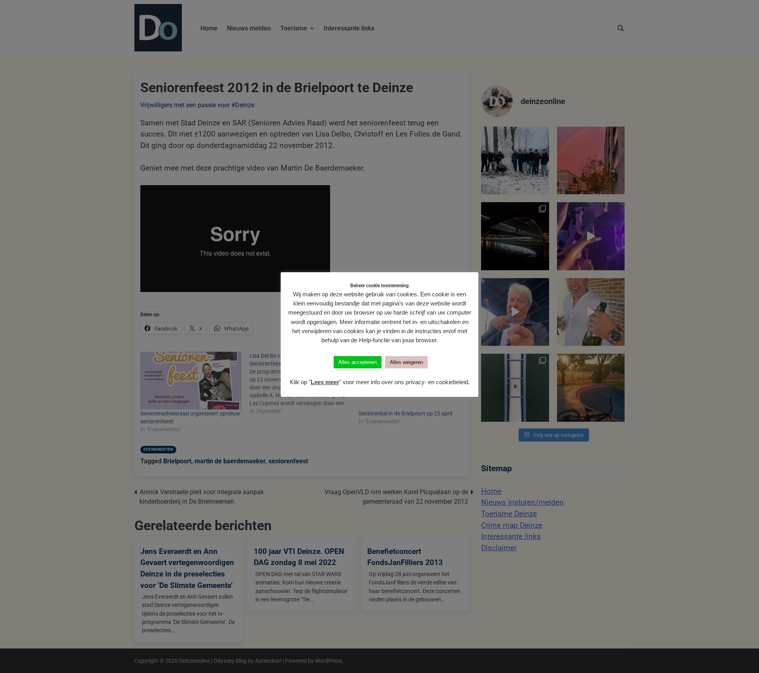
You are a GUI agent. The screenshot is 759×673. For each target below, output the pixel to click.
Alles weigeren (406, 362)
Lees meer (325, 382)
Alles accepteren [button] (357, 362)
